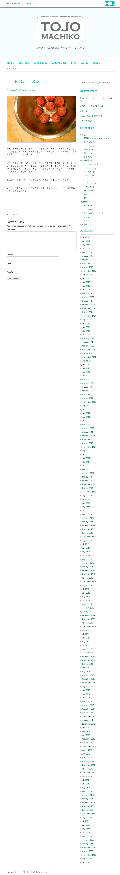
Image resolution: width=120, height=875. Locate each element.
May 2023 (85, 372)
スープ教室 (88, 209)
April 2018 (85, 600)
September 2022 (88, 402)
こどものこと (14, 214)
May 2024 (85, 331)
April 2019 (85, 555)
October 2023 (87, 353)
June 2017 (85, 638)
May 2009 (85, 829)
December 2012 (88, 739)
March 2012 (86, 757)
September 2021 (88, 447)
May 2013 (85, 731)
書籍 (86, 220)
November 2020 (88, 484)
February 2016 (87, 675)
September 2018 (88, 581)
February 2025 (87, 297)
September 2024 (88, 316)
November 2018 (88, 574)
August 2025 (86, 274)
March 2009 (86, 836)
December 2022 (88, 391)
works (84, 62)
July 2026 (85, 237)
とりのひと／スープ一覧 (93, 213)
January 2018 (87, 611)
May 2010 (85, 787)
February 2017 (87, 653)
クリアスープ (89, 172)
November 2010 (88, 765)
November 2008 (88, 847)
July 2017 (85, 634)
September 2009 (88, 814)
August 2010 (86, 776)
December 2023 (88, 346)
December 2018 (88, 570)
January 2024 (87, 342)
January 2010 (87, 799)
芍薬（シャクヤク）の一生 (92, 106)
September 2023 (88, 357)
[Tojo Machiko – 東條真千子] (60, 30)
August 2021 (86, 450)
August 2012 (86, 750)
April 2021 (85, 465)
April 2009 (85, 832)
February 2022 (87, 428)
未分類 (84, 224)
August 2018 (86, 585)
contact (11, 68)
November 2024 (88, 308)
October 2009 (87, 810)
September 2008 (88, 855)
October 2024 (87, 312)
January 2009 (87, 843)
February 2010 (87, 795)
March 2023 (86, 379)
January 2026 (87, 256)
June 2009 (85, 825)
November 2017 (88, 619)
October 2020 (87, 488)
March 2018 (86, 604)
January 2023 (87, 387)
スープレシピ (89, 145)
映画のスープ (89, 190)
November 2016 (88, 660)
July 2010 (85, 780)
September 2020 (88, 492)
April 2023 (85, 376)
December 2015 (88, 679)
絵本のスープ (89, 194)
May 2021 (85, 462)
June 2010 (85, 784)
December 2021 (88, 435)
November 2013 (88, 724)
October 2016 (87, 664)
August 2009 (86, 817)
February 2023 (87, 383)
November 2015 (88, 683)
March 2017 (86, 649)
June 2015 (85, 690)
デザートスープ (90, 183)
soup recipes (59, 62)
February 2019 (87, 563)
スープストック (90, 179)
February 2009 (87, 840)
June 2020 (85, 503)
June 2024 (85, 327)
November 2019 (88, 529)
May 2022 (85, 417)
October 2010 (87, 769)
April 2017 (85, 645)
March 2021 (86, 469)
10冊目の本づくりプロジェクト (96, 138)
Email (9, 263)
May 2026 (85, 245)
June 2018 (85, 593)
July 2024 (85, 323)
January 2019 (87, 566)
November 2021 (88, 439)
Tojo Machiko (29, 90)
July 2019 (85, 544)
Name (9, 254)
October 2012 (87, 742)
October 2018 (87, 578)
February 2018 (87, 608)
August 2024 (86, 319)
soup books (40, 62)
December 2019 (88, 525)
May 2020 (85, 507)
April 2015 (85, 697)
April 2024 (85, 334)
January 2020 (87, 522)
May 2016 (85, 671)
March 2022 (86, 424)
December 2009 (88, 802)
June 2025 (85, 282)
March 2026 (86, 252)
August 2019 (86, 540)
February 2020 (87, 518)
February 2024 (87, 338)
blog (73, 62)
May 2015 (85, 694)
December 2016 (88, 656)
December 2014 (88, 709)
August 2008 (86, 858)
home (10, 62)
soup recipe (86, 160)
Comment (11, 229)
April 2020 (85, 510)
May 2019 (85, 552)
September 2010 (88, 772)
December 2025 (88, 260)
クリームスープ (90, 168)
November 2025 (88, 263)
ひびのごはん (87, 121)
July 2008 (85, 862)
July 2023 (85, 364)
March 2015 (86, 701)
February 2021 (87, 473)
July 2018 (85, 589)
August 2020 (86, 495)
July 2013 (85, 727)
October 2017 (87, 623)
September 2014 (88, 716)
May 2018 (85, 596)
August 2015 (86, 686)
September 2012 (88, 746)
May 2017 (85, 641)
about (96, 62)
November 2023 (88, 349)
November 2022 (88, 394)
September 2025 (88, 271)
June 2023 (85, 368)
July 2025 (85, 278)
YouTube (24, 62)
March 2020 (86, 514)
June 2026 (85, 241)
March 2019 (86, 559)
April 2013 (85, 735)
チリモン (85, 111)
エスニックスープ (91, 164)
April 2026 (85, 248)
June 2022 (85, 413)
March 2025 (86, 293)
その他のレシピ (90, 149)
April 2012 (85, 754)
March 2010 (86, 791)
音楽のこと (88, 157)
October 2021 (87, 443)
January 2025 (87, 301)
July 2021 (85, 454)
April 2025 (85, 289)
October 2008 (87, 851)
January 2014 (87, 720)
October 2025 (87, 267)
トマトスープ (89, 187)
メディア (87, 217)
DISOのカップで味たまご (92, 116)
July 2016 (85, 668)
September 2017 (88, 626)
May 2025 (85, 286)
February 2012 (87, 761)
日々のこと (88, 153)
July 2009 (85, 821)
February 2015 (87, 705)
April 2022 (85, 420)
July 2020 (85, 499)
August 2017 (86, 630)
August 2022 (86, 406)
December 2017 (88, 615)
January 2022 (87, 432)
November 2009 (88, 806)
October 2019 (87, 533)
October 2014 (87, 712)
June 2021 (85, 458)
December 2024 (88, 304)
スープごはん (89, 175)
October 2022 (87, 398)
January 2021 (87, 477)
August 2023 (86, 361)
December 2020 (88, 480)
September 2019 (88, 537)
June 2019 (85, 548)
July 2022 (85, 409)
